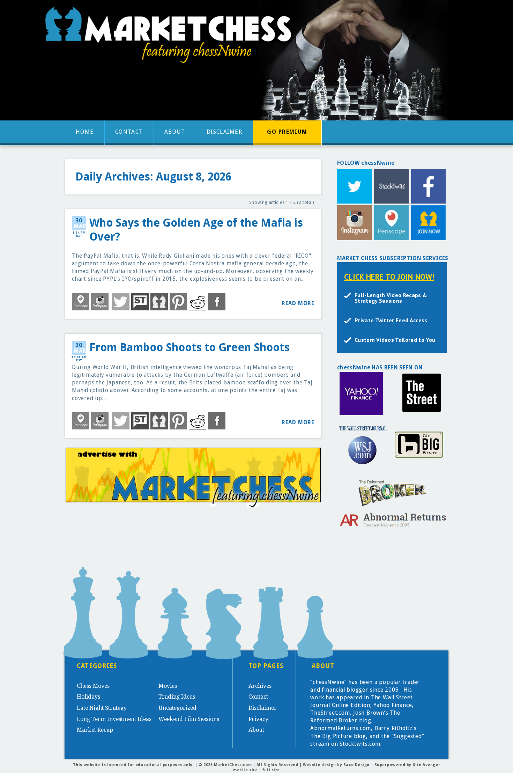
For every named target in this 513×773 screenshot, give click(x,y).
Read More (298, 303)
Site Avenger (426, 765)
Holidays (88, 696)
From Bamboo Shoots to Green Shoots (189, 347)
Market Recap (95, 730)
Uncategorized (177, 708)
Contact (129, 131)
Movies (167, 686)
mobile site (245, 770)
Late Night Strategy (102, 708)
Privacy (258, 719)
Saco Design (356, 765)
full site (271, 770)
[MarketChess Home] (171, 37)
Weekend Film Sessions (188, 719)
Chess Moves (93, 686)
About (174, 131)
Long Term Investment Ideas (114, 719)
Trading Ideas (176, 696)
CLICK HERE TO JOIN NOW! (389, 277)
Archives (260, 686)
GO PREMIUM (287, 131)
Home (85, 131)
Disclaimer (224, 131)
